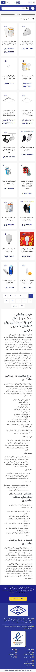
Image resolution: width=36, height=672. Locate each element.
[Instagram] (34, 2)
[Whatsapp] (31, 2)
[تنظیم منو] (32, 8)
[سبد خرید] (7, 2)
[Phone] (29, 2)
